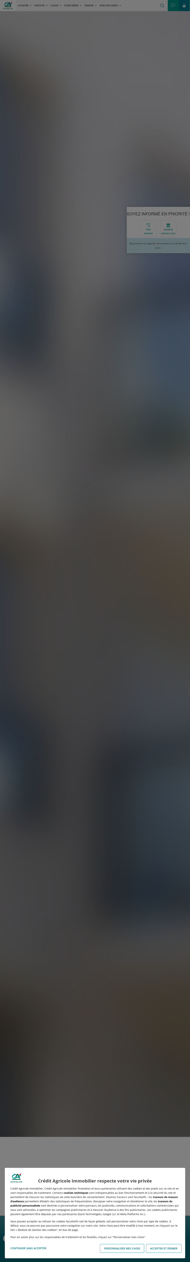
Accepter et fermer (163, 1248)
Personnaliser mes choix (122, 1248)
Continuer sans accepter (28, 1248)
